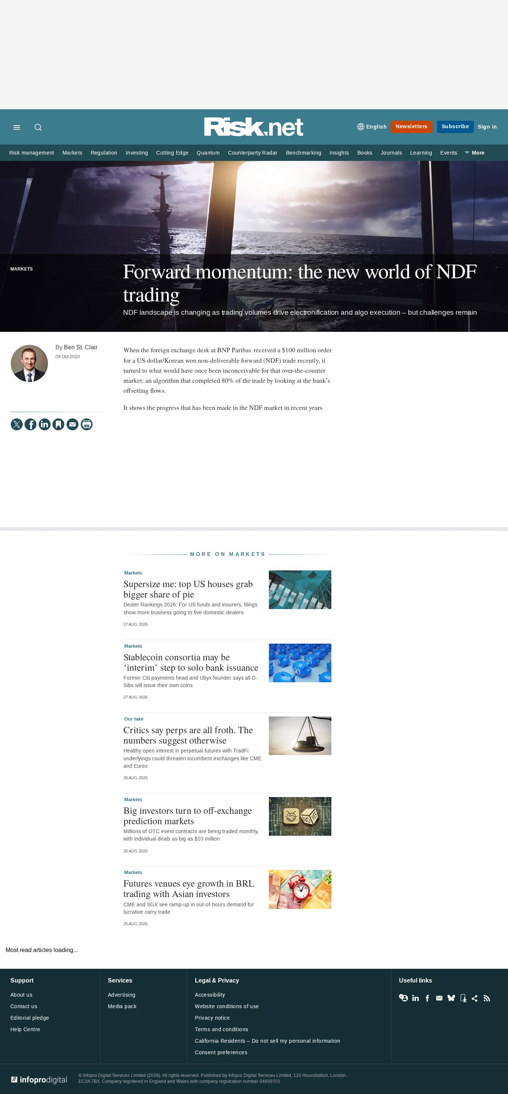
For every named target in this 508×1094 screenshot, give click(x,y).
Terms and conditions (221, 1029)
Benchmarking (304, 153)
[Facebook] (30, 424)
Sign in (487, 127)
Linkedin (415, 998)
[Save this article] (58, 424)
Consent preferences (221, 1052)
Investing (137, 153)
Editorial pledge (29, 1018)
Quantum (208, 153)
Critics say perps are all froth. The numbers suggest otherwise (188, 734)
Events (448, 153)
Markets (72, 153)
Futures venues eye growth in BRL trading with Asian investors (188, 888)
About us (21, 994)
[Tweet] (17, 424)
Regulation (104, 153)
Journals (391, 153)
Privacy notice (212, 1018)
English (376, 127)
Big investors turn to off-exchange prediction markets (187, 815)
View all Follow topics (403, 998)
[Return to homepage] (254, 135)
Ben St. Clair (80, 347)
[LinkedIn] (45, 424)
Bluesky (451, 998)
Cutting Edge (172, 153)
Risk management (31, 153)
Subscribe (455, 126)
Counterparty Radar (252, 153)
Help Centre (25, 1029)
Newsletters (412, 126)
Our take (134, 719)
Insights (339, 153)
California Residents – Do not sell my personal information (267, 1041)
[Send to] (72, 424)
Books (365, 153)
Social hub (474, 998)
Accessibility (210, 994)
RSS (486, 998)
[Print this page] (87, 424)
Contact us (23, 1006)
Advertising (122, 994)
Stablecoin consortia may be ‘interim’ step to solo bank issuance (190, 661)
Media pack (122, 1006)
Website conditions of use (227, 1006)
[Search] (39, 128)
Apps (463, 998)
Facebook (427, 998)
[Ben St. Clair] (29, 363)
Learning (421, 153)
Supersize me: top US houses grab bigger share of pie (188, 588)
